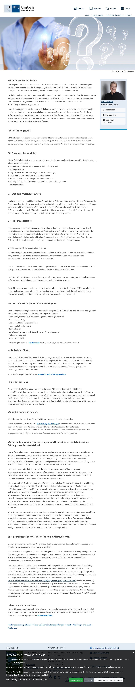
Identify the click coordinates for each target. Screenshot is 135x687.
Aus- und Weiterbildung (115, 15)
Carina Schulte (107, 102)
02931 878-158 (109, 110)
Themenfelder (98, 15)
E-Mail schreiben (110, 115)
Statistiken (26, 679)
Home (87, 15)
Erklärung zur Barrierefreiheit (105, 648)
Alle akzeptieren (76, 680)
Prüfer (129, 15)
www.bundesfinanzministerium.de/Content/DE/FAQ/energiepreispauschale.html (42, 580)
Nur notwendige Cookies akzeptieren (108, 680)
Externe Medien (40, 679)
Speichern (88, 680)
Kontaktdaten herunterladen (109, 121)
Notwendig (12, 679)
